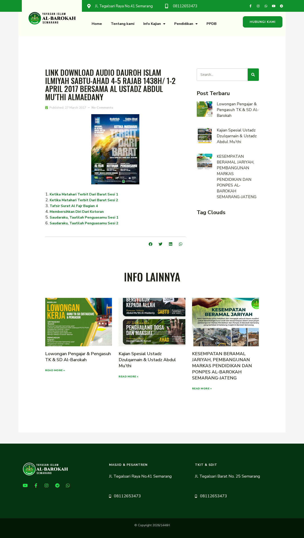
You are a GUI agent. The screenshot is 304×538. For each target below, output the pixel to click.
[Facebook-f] (250, 6)
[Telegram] (281, 6)
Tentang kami (122, 23)
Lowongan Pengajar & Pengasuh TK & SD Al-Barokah (238, 109)
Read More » (55, 370)
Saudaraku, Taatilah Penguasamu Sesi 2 (84, 223)
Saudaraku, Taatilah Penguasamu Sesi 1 (84, 217)
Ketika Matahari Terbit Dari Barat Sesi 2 (84, 200)
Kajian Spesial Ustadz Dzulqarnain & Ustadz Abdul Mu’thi (237, 136)
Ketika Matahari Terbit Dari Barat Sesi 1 (84, 194)
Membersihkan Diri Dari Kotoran (77, 211)
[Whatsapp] (266, 6)
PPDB (212, 23)
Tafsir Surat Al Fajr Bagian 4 (74, 205)
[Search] (253, 74)
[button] (262, 22)
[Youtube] (273, 6)
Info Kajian (152, 23)
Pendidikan (183, 23)
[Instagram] (258, 6)
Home (97, 23)
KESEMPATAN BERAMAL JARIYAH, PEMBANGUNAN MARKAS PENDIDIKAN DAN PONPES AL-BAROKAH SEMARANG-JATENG (222, 366)
